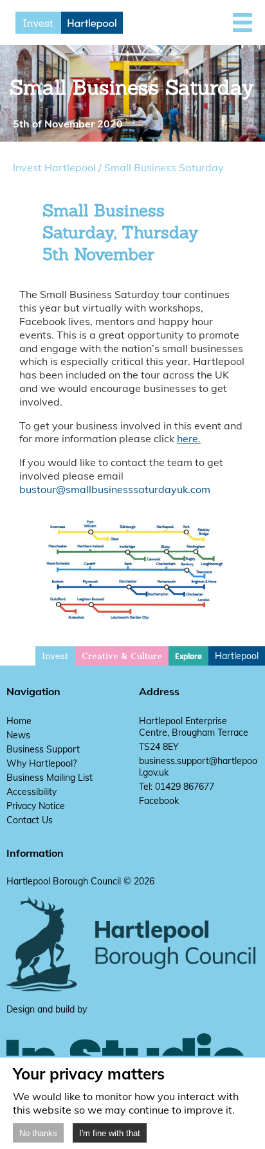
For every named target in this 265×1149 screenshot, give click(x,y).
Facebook (159, 801)
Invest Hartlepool (54, 167)
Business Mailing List (49, 777)
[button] (242, 22)
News (18, 735)
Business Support (43, 749)
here (187, 438)
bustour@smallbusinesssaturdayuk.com (114, 489)
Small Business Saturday (164, 167)
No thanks (38, 1133)
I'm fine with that (109, 1133)
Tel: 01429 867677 (176, 786)
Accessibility (31, 792)
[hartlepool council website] (132, 989)
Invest (55, 656)
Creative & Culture (122, 656)
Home (19, 721)
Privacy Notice (35, 806)
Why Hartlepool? (41, 763)
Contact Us (29, 820)
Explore (188, 656)
